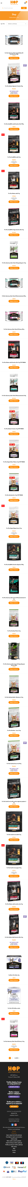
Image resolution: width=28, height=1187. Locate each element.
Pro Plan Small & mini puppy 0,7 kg (14, 867)
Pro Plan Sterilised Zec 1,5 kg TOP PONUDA (14, 495)
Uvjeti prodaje (14, 1139)
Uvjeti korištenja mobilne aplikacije (14, 1142)
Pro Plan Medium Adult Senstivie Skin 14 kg (14, 937)
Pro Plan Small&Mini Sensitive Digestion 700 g (14, 564)
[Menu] (2, 3)
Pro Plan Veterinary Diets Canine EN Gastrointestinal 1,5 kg (14, 598)
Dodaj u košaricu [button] (14, 58)
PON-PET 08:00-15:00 (14, 1121)
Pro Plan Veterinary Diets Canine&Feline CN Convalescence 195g (14, 53)
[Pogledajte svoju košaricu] (25, 2)
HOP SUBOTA (14, 1106)
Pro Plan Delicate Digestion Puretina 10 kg (14, 86)
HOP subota (14, 1146)
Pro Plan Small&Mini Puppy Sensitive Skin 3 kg (14, 229)
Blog (14, 1148)
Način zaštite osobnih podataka (14, 1141)
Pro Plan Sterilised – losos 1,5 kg (14, 730)
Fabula (14, 1179)
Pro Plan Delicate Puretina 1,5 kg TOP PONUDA (14, 428)
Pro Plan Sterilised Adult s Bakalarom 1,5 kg (14, 697)
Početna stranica (12, 17)
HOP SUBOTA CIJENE (14, 91)
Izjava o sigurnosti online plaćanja (14, 1135)
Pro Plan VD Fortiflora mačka (14, 1008)
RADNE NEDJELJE (14, 1096)
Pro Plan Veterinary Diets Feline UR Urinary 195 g (14, 329)
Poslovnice (14, 1133)
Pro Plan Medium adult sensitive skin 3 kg (14, 904)
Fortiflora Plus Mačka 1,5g (14, 975)
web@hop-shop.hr (14, 1115)
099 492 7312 (14, 1113)
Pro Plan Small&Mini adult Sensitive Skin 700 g (14, 124)
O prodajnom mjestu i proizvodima (14, 1137)
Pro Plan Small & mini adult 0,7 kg (14, 834)
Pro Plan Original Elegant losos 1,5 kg (14, 528)
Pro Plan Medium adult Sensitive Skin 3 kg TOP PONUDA (14, 362)
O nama (14, 1150)
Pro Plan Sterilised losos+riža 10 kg (14, 763)
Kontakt (14, 1131)
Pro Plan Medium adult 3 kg (14, 193)
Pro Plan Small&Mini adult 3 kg (14, 157)
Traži (24, 8)
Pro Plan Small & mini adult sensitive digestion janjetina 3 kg (14, 802)
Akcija (14, 1152)
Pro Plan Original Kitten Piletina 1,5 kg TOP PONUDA (14, 461)
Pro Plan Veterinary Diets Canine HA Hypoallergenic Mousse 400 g (14, 664)
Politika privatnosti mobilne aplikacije (14, 1144)
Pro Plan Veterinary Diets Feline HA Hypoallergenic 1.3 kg (14, 262)
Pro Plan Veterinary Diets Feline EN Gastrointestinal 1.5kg (14, 395)
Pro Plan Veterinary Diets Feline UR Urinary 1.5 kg (14, 1041)
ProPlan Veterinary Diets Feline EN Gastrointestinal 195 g (14, 296)
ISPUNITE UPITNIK (14, 1087)
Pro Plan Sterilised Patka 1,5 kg (14, 630)
